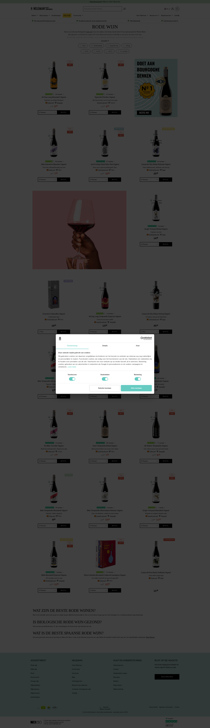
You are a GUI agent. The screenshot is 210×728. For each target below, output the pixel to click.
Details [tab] (105, 346)
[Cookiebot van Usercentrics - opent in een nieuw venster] (142, 338)
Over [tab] (138, 346)
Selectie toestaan (104, 388)
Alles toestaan (136, 388)
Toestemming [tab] (72, 346)
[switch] (72, 379)
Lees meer (72, 367)
